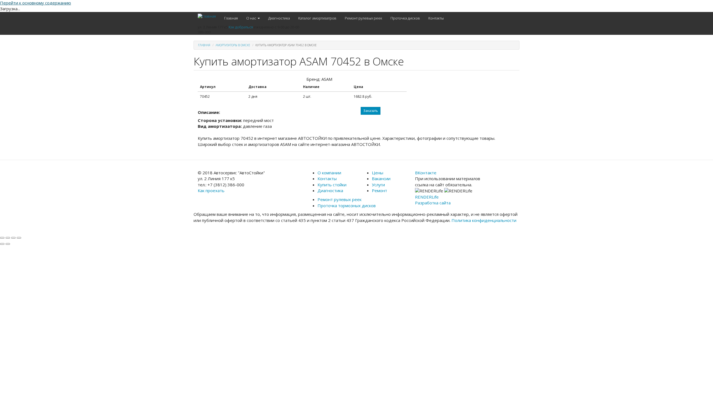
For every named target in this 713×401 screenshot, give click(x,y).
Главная (231, 18)
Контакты (436, 18)
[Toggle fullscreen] (13, 238)
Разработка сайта (433, 203)
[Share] (8, 238)
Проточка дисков (405, 18)
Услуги (378, 184)
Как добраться (241, 27)
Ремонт (379, 190)
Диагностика (279, 18)
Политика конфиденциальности (483, 220)
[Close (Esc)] (2, 238)
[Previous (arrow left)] (2, 244)
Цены (377, 172)
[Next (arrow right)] (8, 244)
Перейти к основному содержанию (35, 3)
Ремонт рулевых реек (363, 18)
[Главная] (209, 16)
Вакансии (381, 178)
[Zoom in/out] (19, 238)
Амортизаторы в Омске (233, 45)
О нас (251, 18)
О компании (329, 172)
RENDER (427, 197)
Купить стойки (332, 184)
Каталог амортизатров (317, 18)
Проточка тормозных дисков (347, 205)
